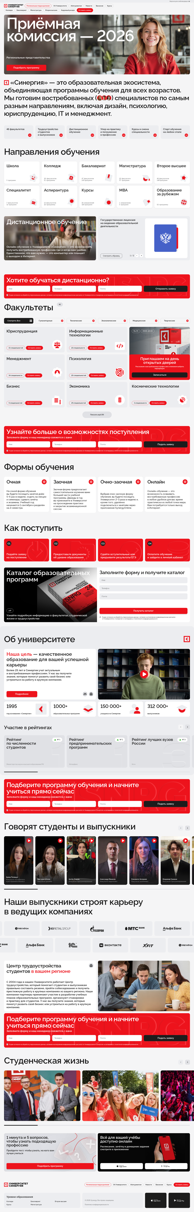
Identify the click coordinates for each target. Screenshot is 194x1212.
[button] (137, 255)
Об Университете (60, 6)
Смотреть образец (111, 256)
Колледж (9, 10)
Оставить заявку (84, 10)
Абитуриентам (76, 6)
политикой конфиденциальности (126, 295)
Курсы (109, 6)
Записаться (159, 375)
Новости (89, 6)
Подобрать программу (26, 67)
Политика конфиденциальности (97, 1204)
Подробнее (22, 694)
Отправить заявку (165, 288)
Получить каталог (143, 610)
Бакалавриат (22, 10)
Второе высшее (51, 10)
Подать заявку (166, 444)
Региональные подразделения (38, 6)
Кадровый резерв (68, 10)
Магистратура (35, 10)
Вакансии (99, 6)
